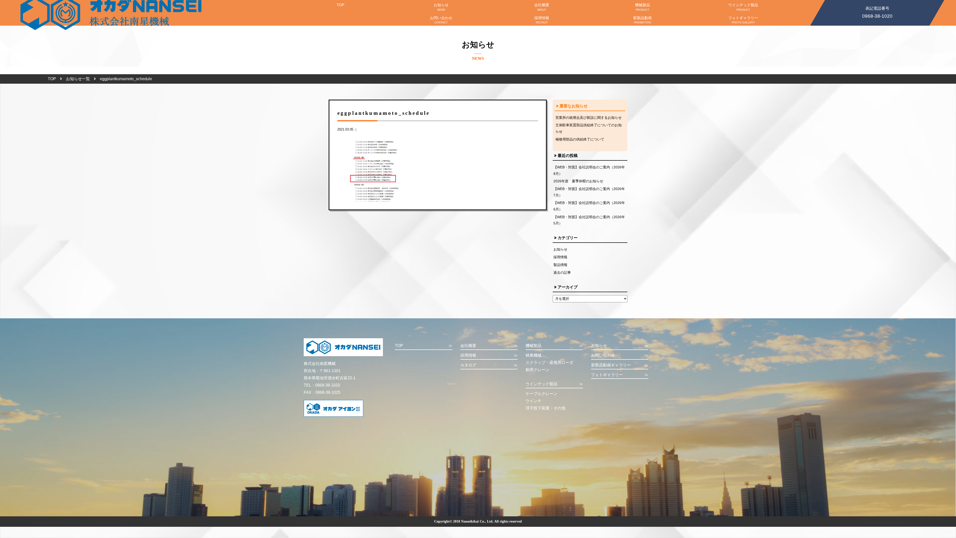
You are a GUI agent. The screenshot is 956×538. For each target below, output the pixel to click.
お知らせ (441, 7)
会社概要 (541, 7)
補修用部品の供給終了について (579, 139)
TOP (340, 5)
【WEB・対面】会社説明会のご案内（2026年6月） (589, 206)
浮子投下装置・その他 (545, 408)
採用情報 (541, 20)
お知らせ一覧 (78, 79)
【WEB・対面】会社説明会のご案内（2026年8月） (589, 170)
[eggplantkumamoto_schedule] (374, 170)
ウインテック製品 (743, 7)
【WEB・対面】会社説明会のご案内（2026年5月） (589, 220)
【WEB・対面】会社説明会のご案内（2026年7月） (589, 192)
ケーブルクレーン (541, 394)
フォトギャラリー (743, 20)
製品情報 (560, 265)
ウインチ (533, 401)
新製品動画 (642, 20)
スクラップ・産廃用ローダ (549, 362)
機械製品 (642, 7)
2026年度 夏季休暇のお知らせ (578, 181)
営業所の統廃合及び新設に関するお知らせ (588, 118)
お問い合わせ (441, 20)
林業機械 (533, 355)
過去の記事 (562, 272)
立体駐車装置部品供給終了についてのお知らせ (588, 128)
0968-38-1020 (877, 12)
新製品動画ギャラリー (620, 365)
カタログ (489, 365)
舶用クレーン (537, 370)
